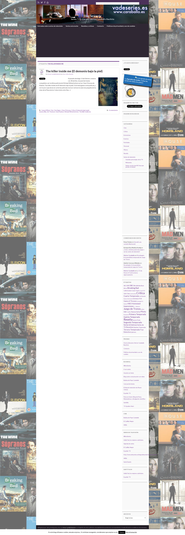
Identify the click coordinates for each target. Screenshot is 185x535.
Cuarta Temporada (131, 296)
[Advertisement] (92, 42)
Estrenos (136, 298)
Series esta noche (72, 26)
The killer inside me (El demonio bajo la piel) (74, 71)
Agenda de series (129, 443)
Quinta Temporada (132, 317)
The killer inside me (85, 112)
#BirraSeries (127, 365)
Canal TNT (142, 290)
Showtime (129, 327)
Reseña (71, 74)
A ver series (127, 369)
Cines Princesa (66, 110)
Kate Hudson (60, 112)
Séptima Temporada (140, 327)
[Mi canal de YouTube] (48, 2)
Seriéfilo (126, 402)
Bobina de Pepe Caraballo (131, 380)
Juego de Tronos (132, 308)
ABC (125, 285)
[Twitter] (42, 2)
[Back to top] (180, 530)
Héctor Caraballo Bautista (54, 74)
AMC (128, 285)
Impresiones (129, 306)
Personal (126, 146)
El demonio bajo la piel (82, 110)
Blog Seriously (92, 16)
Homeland (136, 303)
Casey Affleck (45, 110)
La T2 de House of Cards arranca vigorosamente (133, 273)
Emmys (125, 298)
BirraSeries (137, 285)
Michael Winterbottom (71, 112)
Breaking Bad (133, 288)
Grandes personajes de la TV (134, 159)
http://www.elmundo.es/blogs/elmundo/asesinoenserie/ (140, 454)
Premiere (126, 314)
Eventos (126, 139)
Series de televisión (129, 157)
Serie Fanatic (127, 462)
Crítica (67, 74)
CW (140, 296)
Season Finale (136, 320)
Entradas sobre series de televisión (50, 26)
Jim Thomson (51, 112)
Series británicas (130, 325)
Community (133, 293)
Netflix (129, 312)
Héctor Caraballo (129, 255)
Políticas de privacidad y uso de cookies (121, 26)
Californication (128, 290)
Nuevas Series (135, 312)
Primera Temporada (137, 314)
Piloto (143, 311)
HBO (129, 303)
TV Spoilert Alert (129, 406)
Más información (131, 532)
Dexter (143, 296)
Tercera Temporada (132, 330)
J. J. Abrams (137, 306)
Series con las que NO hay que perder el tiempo (135, 166)
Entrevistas (127, 135)
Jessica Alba (42, 112)
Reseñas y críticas (87, 26)
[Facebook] (44, 2)
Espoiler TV (127, 393)
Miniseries (129, 162)
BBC (131, 286)
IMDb (125, 425)
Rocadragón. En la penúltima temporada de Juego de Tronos (134, 257)
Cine (64, 74)
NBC (125, 312)
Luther (142, 309)
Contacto (100, 26)
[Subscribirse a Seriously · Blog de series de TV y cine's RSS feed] (38, 2)
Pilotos (126, 150)
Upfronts (133, 332)
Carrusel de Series (129, 384)
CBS (125, 293)
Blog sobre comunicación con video (134, 376)
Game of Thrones (130, 301)
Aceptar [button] (122, 532)
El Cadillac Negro (129, 421)
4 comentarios (113, 110)
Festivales (127, 142)
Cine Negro (57, 110)
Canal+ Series (136, 290)
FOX (140, 298)
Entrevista (129, 298)
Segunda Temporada (133, 322)
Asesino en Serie (129, 373)
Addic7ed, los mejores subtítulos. (134, 440)
